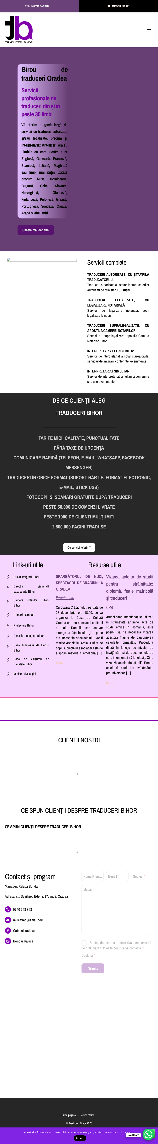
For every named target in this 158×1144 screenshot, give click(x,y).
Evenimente (65, 597)
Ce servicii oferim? (79, 547)
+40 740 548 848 (40, 6)
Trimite (93, 968)
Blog (109, 607)
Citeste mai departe (35, 229)
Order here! (120, 6)
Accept (80, 1138)
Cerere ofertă (87, 1115)
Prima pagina (68, 1115)
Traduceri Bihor (77, 1123)
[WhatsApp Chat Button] (148, 1134)
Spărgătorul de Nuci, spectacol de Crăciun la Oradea (79, 583)
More (59, 663)
